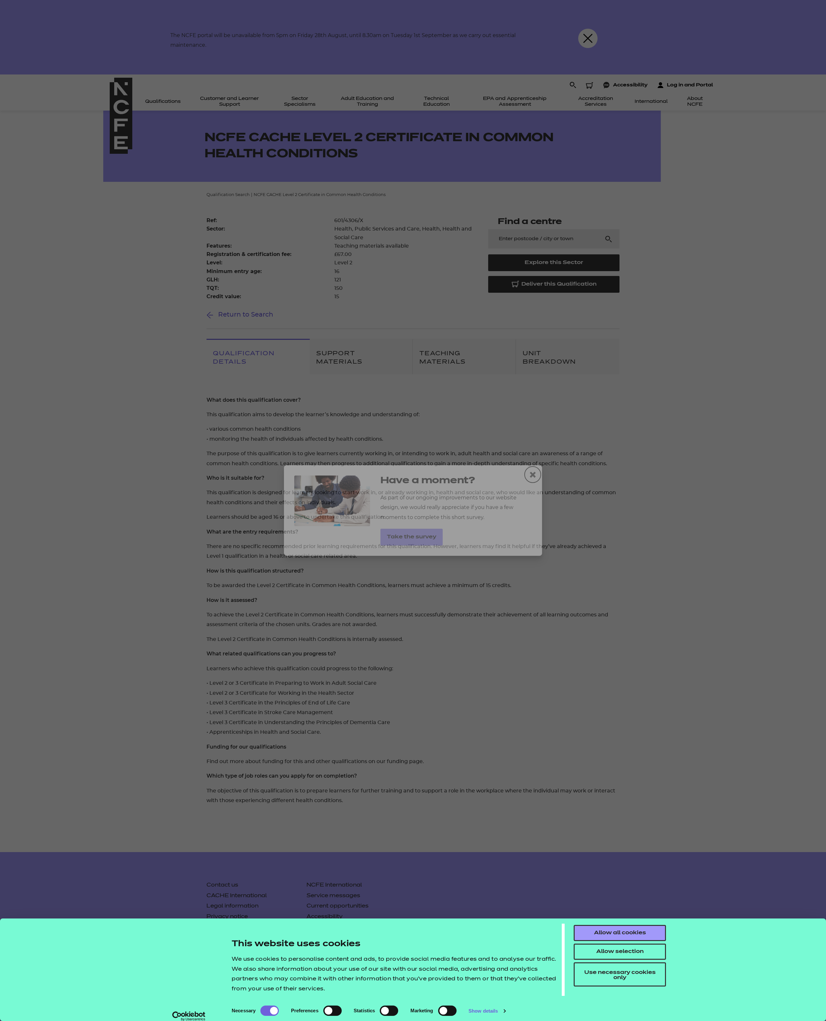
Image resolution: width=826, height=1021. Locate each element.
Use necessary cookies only (620, 975)
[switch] (332, 1011)
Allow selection (620, 951)
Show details (483, 1011)
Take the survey (411, 537)
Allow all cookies (620, 933)
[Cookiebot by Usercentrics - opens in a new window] (189, 1016)
